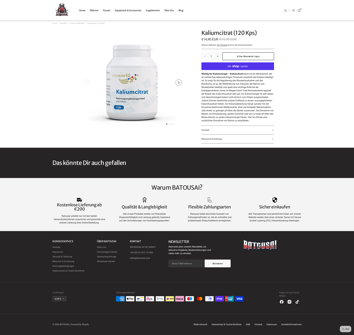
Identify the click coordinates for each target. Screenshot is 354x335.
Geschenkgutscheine (107, 251)
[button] (285, 10)
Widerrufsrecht (200, 324)
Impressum (57, 251)
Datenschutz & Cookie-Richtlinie (68, 270)
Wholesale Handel (106, 261)
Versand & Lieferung (62, 256)
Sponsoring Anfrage (106, 256)
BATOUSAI (64, 324)
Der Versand (222, 45)
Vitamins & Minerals (77, 23)
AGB (248, 324)
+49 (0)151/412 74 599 (141, 252)
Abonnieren (217, 263)
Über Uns (101, 247)
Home (54, 23)
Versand (258, 324)
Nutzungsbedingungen (63, 266)
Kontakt (56, 247)
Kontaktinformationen (291, 324)
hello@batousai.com (140, 258)
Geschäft (63, 23)
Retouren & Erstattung (63, 261)
